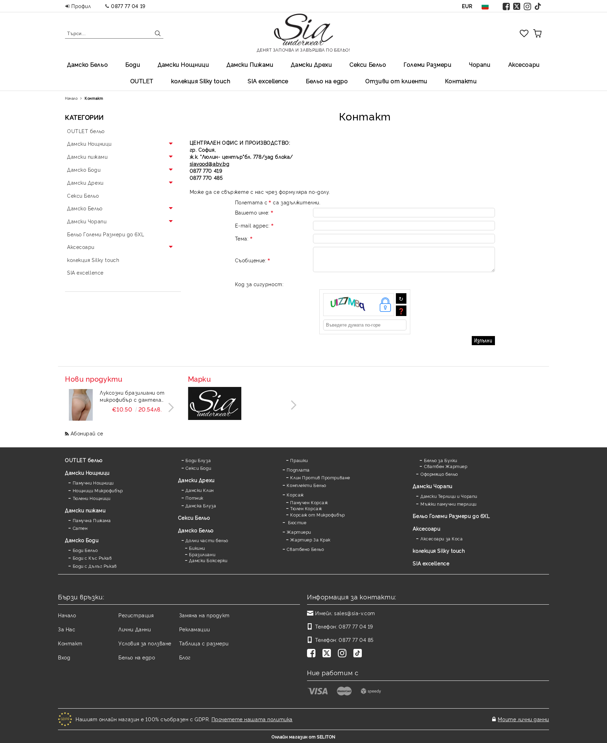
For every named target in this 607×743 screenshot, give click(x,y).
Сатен (80, 528)
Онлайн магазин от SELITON (303, 736)
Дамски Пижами (250, 64)
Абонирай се (87, 433)
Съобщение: (251, 260)
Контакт (70, 643)
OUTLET (142, 81)
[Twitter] (517, 6)
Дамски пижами (85, 510)
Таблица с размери (204, 643)
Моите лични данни (523, 719)
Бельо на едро (327, 81)
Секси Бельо (368, 64)
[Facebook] (506, 6)
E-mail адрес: (252, 225)
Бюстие (296, 522)
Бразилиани (202, 554)
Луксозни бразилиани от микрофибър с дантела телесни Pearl (132, 396)
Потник (194, 498)
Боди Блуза (198, 460)
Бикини (197, 548)
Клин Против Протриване (320, 477)
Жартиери (299, 532)
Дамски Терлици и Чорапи (448, 496)
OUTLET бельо (84, 459)
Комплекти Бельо (306, 485)
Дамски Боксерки (208, 560)
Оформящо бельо (439, 474)
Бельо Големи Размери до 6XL (451, 515)
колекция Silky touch (200, 81)
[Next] (169, 407)
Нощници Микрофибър (98, 490)
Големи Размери (427, 64)
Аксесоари (524, 64)
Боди (132, 64)
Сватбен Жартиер (445, 466)
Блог (185, 657)
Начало (71, 98)
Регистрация (136, 615)
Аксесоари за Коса (441, 538)
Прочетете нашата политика (252, 719)
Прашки (299, 460)
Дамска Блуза (200, 505)
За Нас (66, 629)
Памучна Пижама (92, 520)
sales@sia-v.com (354, 613)
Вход (64, 657)
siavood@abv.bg (210, 163)
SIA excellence (431, 563)
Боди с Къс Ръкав (92, 558)
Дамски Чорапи (432, 485)
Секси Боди (198, 468)
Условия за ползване (144, 643)
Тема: (242, 238)
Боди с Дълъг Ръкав (95, 566)
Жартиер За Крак (310, 540)
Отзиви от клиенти (396, 81)
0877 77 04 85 (356, 639)
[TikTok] (538, 6)
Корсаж (295, 495)
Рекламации (194, 629)
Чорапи (479, 64)
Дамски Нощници (183, 64)
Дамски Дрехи (311, 64)
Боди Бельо (85, 550)
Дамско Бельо (87, 64)
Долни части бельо (206, 540)
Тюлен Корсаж (306, 508)
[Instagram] (527, 6)
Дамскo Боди (81, 540)
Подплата (298, 470)
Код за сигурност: (259, 284)
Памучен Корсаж (309, 502)
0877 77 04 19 (128, 5)
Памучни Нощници (93, 483)
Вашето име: (252, 212)
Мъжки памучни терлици (448, 504)
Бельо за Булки (440, 460)
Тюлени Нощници (91, 498)
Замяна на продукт (204, 615)
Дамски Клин (199, 490)
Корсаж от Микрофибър (317, 515)
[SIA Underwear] (215, 404)
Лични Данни (134, 629)
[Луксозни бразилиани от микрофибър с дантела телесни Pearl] (81, 405)
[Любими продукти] (524, 33)
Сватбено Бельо (305, 549)
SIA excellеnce (268, 81)
